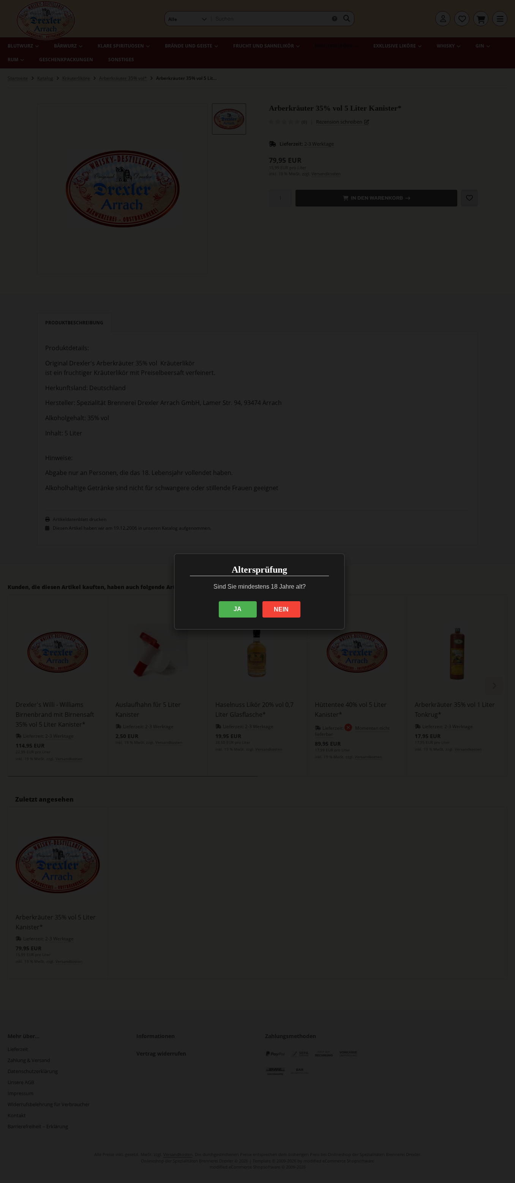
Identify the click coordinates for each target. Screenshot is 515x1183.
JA (238, 609)
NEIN (281, 609)
